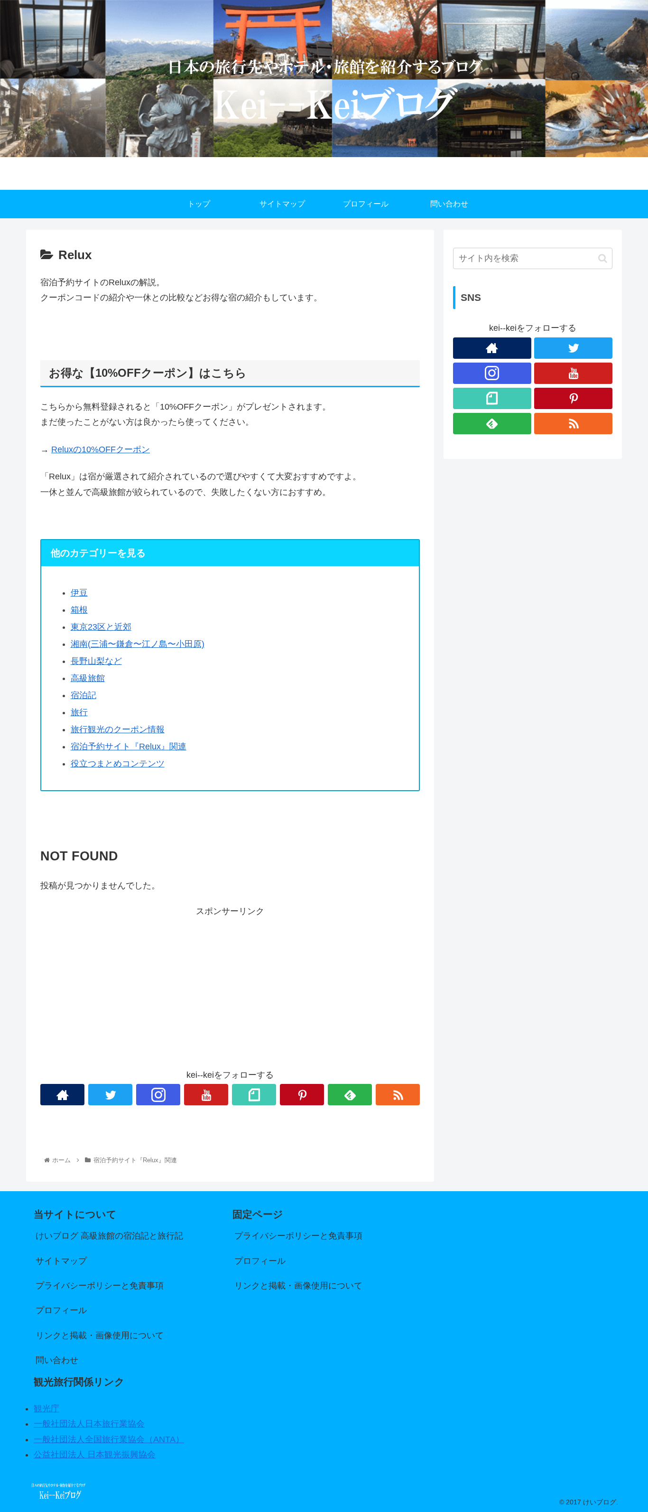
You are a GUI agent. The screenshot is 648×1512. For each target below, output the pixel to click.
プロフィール (61, 1310)
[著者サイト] (62, 1094)
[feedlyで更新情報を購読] (350, 1094)
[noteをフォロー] (254, 1094)
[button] (602, 258)
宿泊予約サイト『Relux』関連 (128, 746)
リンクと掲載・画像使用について (100, 1335)
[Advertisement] (230, 985)
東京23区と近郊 (101, 627)
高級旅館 (88, 678)
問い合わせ (57, 1360)
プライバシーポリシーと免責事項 (100, 1285)
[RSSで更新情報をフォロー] (398, 1094)
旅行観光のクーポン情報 (118, 729)
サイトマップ (61, 1261)
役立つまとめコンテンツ (118, 763)
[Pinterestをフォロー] (302, 1094)
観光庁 (46, 1408)
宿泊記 (83, 695)
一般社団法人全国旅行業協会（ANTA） (109, 1439)
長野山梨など (96, 661)
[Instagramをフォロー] (158, 1094)
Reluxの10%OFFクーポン (100, 449)
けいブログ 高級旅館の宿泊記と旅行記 (109, 1236)
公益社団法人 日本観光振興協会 (95, 1454)
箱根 (79, 610)
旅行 (79, 712)
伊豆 (79, 592)
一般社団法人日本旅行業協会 (89, 1423)
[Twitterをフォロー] (110, 1094)
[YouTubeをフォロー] (206, 1094)
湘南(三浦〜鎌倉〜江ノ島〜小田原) (137, 644)
